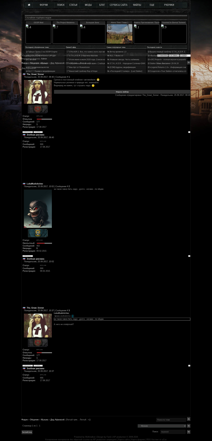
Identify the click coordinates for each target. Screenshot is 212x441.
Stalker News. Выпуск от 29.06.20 (164, 63)
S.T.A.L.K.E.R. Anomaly (37, 63)
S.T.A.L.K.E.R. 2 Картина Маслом (83, 56)
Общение (34, 419)
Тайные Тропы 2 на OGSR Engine (42, 52)
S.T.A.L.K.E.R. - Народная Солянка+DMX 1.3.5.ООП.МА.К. (134, 63)
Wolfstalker (90, 437)
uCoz (164, 439)
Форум (24, 63)
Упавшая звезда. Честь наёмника (124, 59)
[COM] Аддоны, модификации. (122, 67)
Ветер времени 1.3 (117, 52)
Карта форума (138, 439)
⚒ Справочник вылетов (38, 67)
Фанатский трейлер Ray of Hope (83, 71)
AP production (119, 437)
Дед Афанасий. (57, 419)
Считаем (32, 59)
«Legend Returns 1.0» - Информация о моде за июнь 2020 (175, 67)
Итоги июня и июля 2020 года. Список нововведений (92, 59)
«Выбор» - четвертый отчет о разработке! (168, 56)
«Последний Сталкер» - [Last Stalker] (125, 71)
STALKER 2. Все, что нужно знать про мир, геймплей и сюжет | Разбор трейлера (104, 52)
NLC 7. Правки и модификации (41, 71)
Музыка (44, 419)
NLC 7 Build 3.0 (116, 56)
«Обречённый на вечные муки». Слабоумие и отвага (92, 63)
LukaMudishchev (61, 313)
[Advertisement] (122, 160)
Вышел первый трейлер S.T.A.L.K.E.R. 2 (167, 52)
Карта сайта (124, 439)
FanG (109, 437)
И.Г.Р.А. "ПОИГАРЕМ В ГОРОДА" (42, 56)
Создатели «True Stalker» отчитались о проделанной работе (176, 71)
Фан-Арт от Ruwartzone (79, 67)
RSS (149, 439)
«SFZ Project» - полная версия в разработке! (169, 59)
